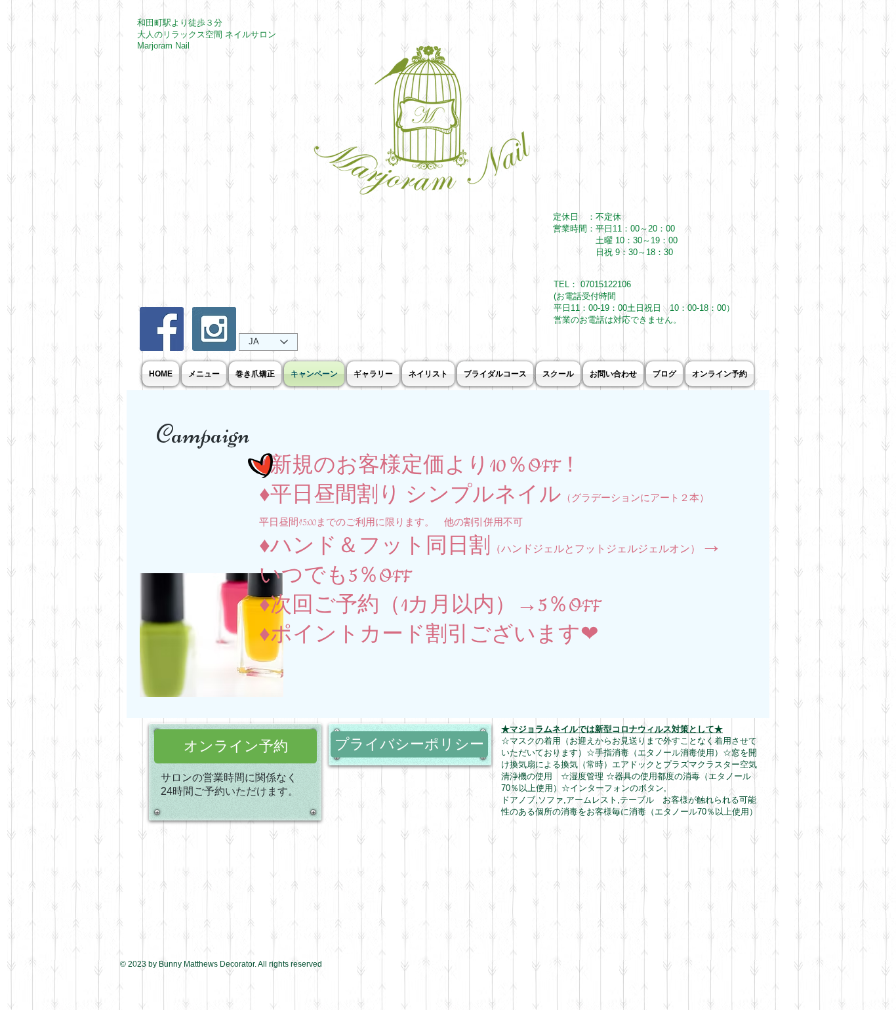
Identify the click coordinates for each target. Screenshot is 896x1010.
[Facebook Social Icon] (162, 329)
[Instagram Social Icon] (214, 329)
